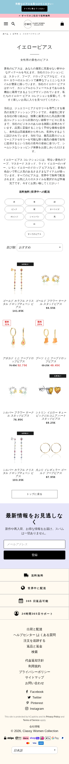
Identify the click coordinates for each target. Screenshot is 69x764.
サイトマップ (34, 677)
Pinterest (36, 703)
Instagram (36, 708)
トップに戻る (35, 494)
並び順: (11, 247)
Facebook (36, 692)
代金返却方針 (34, 660)
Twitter (36, 697)
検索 (34, 652)
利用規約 (34, 666)
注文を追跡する (34, 640)
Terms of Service (31, 720)
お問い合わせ (34, 683)
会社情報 (34, 726)
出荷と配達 (34, 629)
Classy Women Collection (40, 731)
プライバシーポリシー (34, 672)
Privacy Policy (53, 716)
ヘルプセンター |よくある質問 (34, 635)
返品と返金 (34, 646)
